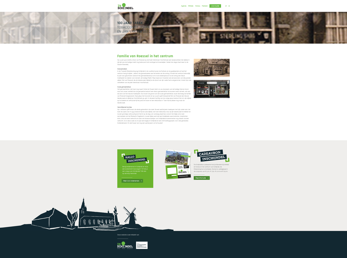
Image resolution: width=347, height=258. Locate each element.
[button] (132, 181)
